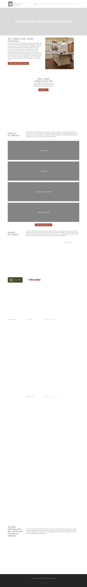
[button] (18, 63)
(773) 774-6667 (52, 578)
